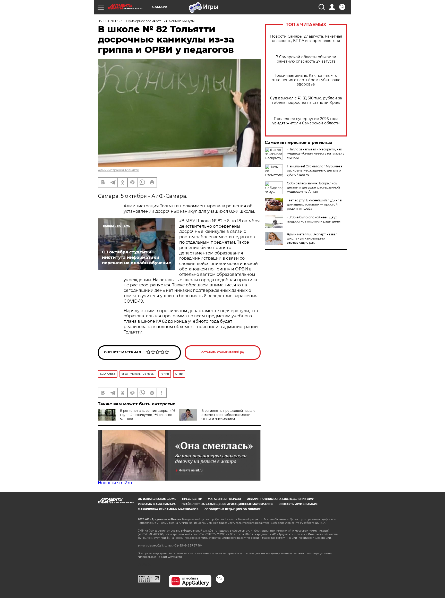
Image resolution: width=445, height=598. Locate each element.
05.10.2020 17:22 (110, 21)
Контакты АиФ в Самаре (298, 504)
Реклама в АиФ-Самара (157, 504)
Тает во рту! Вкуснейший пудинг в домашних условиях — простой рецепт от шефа (314, 204)
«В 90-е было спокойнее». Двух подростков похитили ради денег (314, 219)
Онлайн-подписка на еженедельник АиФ (280, 499)
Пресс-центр (192, 499)
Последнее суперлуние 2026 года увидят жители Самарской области (306, 121)
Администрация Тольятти (118, 170)
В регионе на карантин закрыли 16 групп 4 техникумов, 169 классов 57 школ (147, 415)
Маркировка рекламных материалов (168, 509)
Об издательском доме (157, 499)
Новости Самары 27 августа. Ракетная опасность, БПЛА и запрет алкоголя (306, 38)
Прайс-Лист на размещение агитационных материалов (227, 504)
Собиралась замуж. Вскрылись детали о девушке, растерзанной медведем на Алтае (313, 187)
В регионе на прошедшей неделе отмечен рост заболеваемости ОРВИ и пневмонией (228, 415)
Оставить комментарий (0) (222, 352)
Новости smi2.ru (115, 482)
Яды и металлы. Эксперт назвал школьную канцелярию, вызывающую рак (312, 238)
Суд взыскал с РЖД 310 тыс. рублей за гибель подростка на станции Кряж (306, 100)
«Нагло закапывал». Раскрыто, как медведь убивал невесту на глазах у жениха (316, 153)
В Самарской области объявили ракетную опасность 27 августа (306, 59)
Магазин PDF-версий (224, 499)
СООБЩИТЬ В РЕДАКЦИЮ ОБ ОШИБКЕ (232, 509)
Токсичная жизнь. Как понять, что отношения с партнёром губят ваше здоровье (306, 80)
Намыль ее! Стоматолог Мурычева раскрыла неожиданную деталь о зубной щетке (314, 170)
